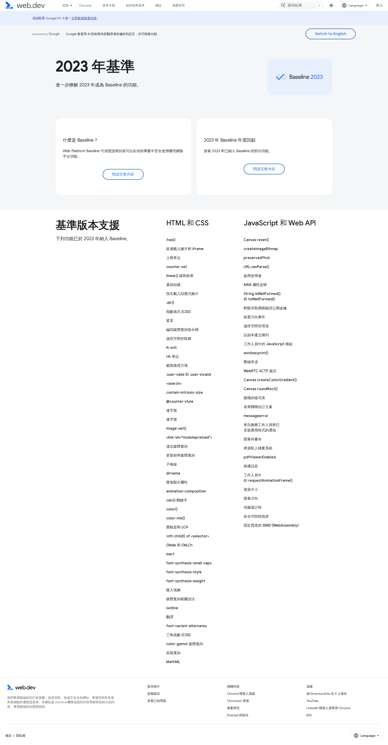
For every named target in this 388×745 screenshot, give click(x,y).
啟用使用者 (253, 276)
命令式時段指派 (256, 516)
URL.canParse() (256, 267)
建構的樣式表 (254, 398)
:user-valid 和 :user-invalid (188, 374)
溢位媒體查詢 (177, 446)
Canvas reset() (256, 240)
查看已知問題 (156, 701)
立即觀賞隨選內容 (84, 18)
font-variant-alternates (186, 626)
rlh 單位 (172, 356)
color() (172, 509)
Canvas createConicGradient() (270, 380)
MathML (173, 662)
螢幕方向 (251, 498)
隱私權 (20, 735)
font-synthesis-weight (185, 581)
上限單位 (173, 258)
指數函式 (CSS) (178, 312)
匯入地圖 (173, 590)
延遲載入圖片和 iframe (185, 249)
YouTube (312, 701)
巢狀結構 (173, 285)
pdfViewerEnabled (260, 457)
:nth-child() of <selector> (187, 536)
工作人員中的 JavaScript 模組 (268, 344)
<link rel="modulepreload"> (189, 437)
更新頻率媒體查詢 (180, 455)
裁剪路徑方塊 (177, 365)
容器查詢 (173, 653)
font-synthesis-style (184, 572)
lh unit (171, 347)
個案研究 (178, 5)
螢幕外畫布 (253, 439)
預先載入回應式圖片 (182, 294)
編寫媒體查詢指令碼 (182, 329)
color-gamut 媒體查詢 (184, 644)
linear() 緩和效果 (180, 276)
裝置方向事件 (254, 317)
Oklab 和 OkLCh (179, 545)
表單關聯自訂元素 (258, 407)
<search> (174, 383)
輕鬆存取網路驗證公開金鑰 (265, 308)
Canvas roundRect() (261, 389)
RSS (309, 715)
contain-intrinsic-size (184, 392)
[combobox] (301, 5)
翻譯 (169, 617)
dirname (173, 473)
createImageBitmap (261, 249)
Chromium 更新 (238, 701)
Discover (85, 5)
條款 (8, 735)
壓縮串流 (251, 362)
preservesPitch (257, 258)
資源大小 (251, 489)
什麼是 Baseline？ (80, 140)
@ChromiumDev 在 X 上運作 (326, 694)
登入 (379, 5)
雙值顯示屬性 (177, 482)
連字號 (171, 410)
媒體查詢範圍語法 (180, 599)
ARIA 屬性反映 (255, 285)
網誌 (158, 5)
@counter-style (179, 401)
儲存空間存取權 (178, 338)
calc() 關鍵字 (176, 500)
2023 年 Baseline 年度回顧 (230, 140)
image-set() (176, 428)
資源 (65, 5)
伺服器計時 (253, 507)
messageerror (256, 416)
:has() (171, 240)
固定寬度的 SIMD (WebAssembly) (271, 525)
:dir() (170, 303)
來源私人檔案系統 (258, 448)
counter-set (176, 267)
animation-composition (186, 491)
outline (172, 608)
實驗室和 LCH (177, 527)
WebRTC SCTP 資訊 (260, 371)
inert (170, 554)
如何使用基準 (135, 5)
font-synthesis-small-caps (189, 563)
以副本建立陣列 (256, 335)
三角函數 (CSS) (178, 635)
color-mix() (175, 518)
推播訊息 (251, 466)
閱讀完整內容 (123, 174)
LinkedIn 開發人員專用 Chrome (328, 708)
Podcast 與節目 (238, 715)
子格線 (171, 464)
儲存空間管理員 (256, 326)
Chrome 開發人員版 (241, 694)
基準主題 (108, 5)
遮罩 (169, 321)
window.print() (256, 353)
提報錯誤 (153, 694)
